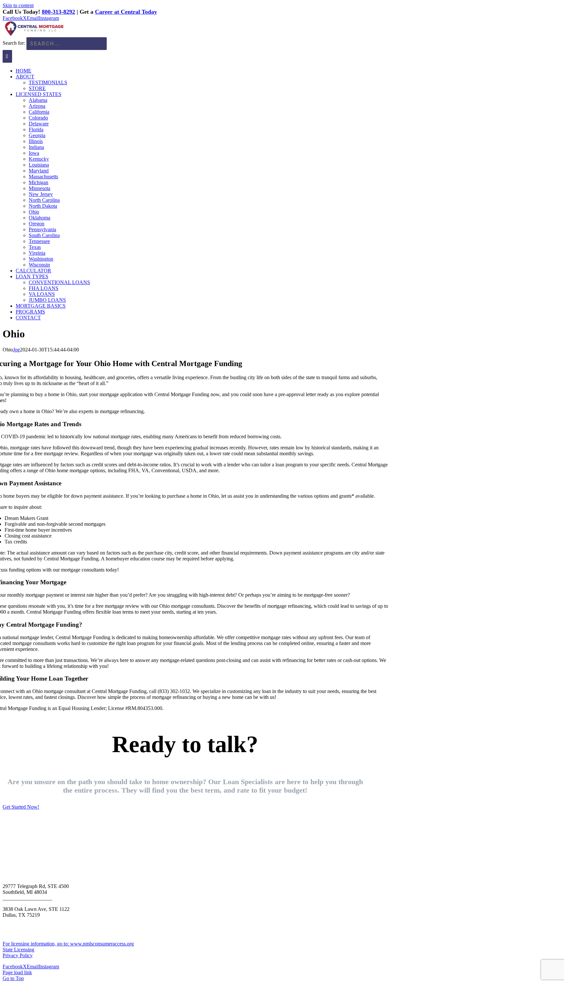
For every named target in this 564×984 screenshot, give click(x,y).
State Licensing (18, 949)
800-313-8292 (58, 11)
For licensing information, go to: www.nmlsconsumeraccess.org (68, 943)
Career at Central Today (126, 11)
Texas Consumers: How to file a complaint (46, 921)
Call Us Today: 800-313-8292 (51, 836)
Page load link (17, 972)
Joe (16, 349)
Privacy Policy (18, 955)
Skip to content (18, 5)
